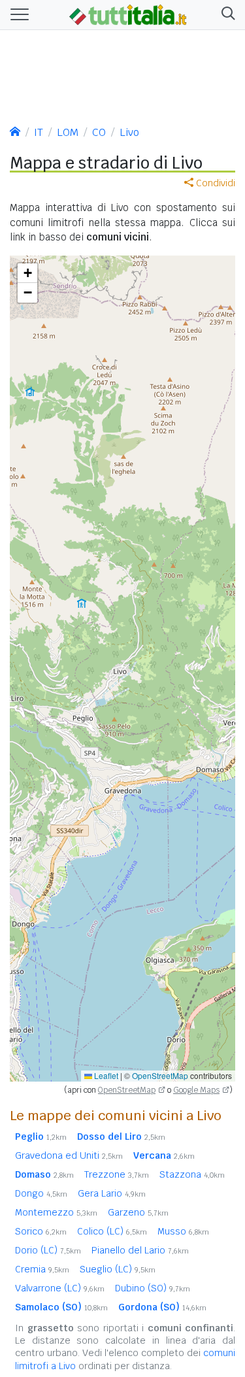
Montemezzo (56, 1212)
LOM (67, 132)
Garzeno (138, 1212)
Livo (129, 132)
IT (38, 132)
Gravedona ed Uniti (69, 1155)
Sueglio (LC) (117, 1269)
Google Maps (196, 1090)
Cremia (42, 1269)
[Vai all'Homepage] (128, 14)
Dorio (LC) (48, 1250)
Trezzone (116, 1174)
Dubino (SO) (152, 1288)
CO (99, 132)
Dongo (41, 1193)
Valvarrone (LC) (60, 1288)
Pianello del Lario (140, 1250)
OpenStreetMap (160, 1075)
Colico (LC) (112, 1231)
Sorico (41, 1231)
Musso (183, 1231)
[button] (225, 14)
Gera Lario (112, 1193)
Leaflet (105, 1075)
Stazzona (192, 1174)
